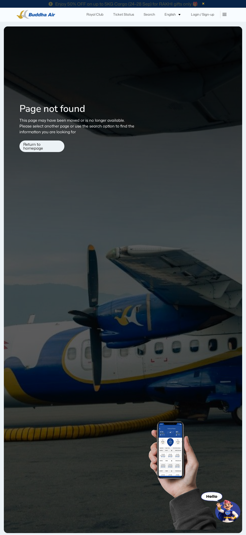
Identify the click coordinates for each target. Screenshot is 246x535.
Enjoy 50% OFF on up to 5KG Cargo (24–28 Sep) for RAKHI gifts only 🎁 (126, 4)
